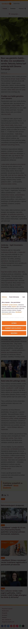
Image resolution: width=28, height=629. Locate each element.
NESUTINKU (14, 333)
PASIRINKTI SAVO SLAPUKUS (13, 328)
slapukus (14, 306)
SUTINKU (14, 323)
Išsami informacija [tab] (14, 297)
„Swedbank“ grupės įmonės (9, 304)
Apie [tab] (23, 297)
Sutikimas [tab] (4, 297)
